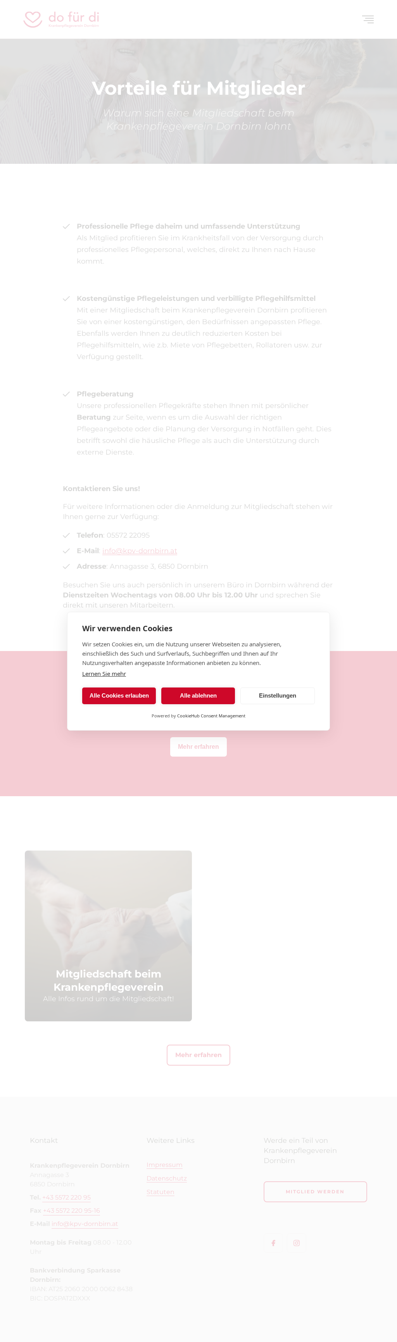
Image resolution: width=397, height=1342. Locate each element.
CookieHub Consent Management (211, 716)
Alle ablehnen (198, 695)
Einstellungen (277, 695)
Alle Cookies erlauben (119, 695)
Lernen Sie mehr (104, 673)
